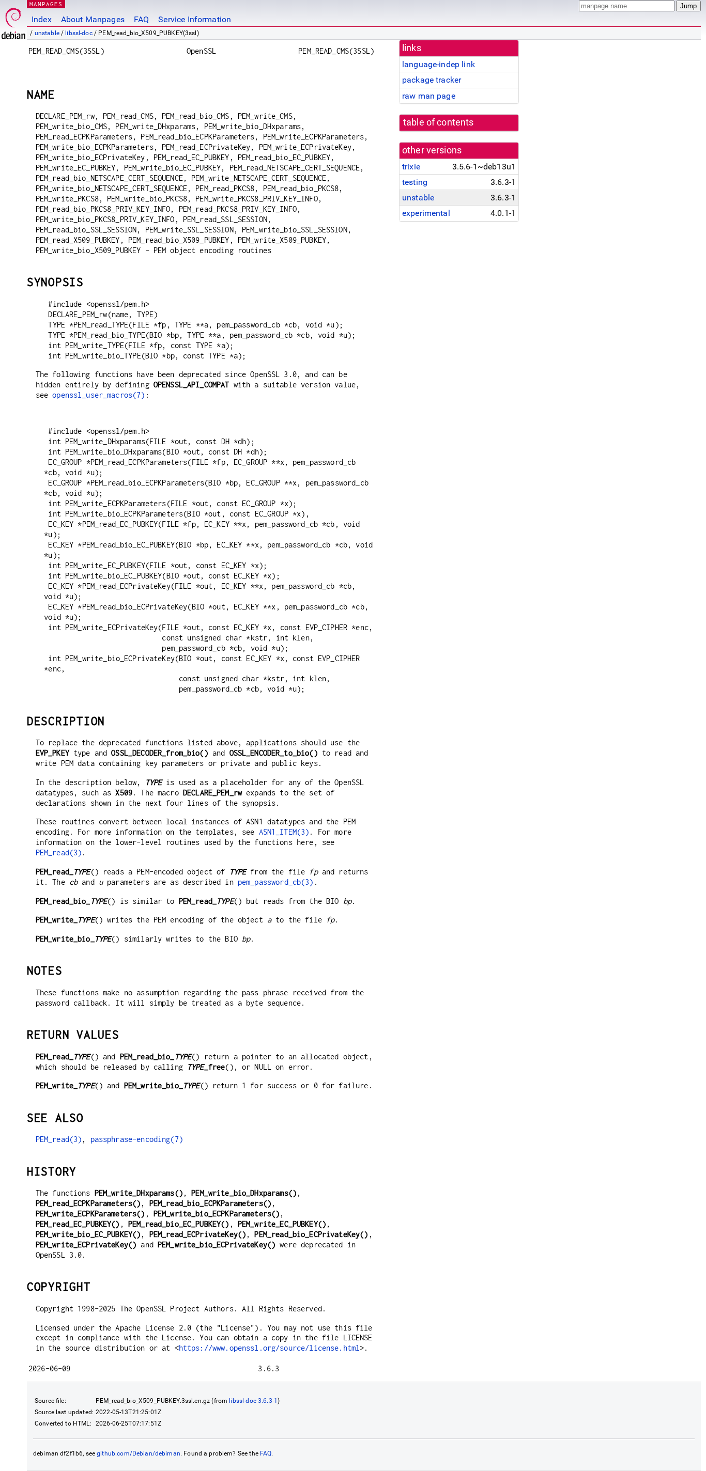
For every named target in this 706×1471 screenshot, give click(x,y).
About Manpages (93, 19)
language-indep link (438, 64)
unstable (47, 33)
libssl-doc (79, 33)
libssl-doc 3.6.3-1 (253, 1400)
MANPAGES (46, 4)
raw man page (428, 96)
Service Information (194, 19)
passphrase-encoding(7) (136, 1139)
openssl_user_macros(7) (98, 394)
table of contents (438, 122)
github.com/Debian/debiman (138, 1453)
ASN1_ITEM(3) (284, 831)
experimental (426, 213)
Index (42, 19)
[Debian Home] (13, 21)
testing (414, 182)
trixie (411, 166)
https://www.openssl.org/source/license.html (269, 1347)
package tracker (431, 80)
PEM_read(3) (59, 852)
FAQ (141, 19)
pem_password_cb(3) (276, 882)
